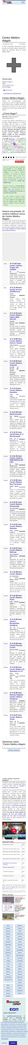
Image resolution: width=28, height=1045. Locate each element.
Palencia (20, 974)
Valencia (8, 990)
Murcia (8, 971)
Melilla (20, 969)
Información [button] (4, 1038)
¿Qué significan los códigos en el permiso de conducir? (20, 900)
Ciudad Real (8, 944)
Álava (8, 925)
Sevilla (20, 982)
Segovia (20, 979)
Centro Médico (22, 44)
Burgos (8, 936)
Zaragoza (8, 996)
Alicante (8, 928)
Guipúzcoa (8, 952)
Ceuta (19, 941)
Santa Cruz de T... (8, 980)
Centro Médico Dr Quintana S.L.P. (17, 670)
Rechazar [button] (4, 1043)
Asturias (8, 931)
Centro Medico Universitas (16, 505)
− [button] (4, 142)
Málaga (8, 969)
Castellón (8, 941)
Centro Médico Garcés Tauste (16, 342)
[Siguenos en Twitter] (14, 1010)
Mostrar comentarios (14, 750)
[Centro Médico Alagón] (13, 65)
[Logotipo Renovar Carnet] (14, 1003)
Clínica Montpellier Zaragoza (14, 623)
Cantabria (19, 939)
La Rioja (8, 960)
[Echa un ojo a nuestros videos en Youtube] (17, 1010)
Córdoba (20, 944)
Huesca (8, 955)
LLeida (20, 963)
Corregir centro (20, 161)
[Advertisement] (14, 20)
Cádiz (8, 939)
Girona (20, 947)
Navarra (20, 971)
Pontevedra (8, 977)
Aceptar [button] (13, 1043)
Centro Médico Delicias (16, 551)
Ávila (20, 931)
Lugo (8, 966)
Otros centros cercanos (20, 157)
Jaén (8, 958)
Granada (8, 950)
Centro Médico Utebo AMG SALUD (16, 317)
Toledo (20, 987)
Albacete (20, 925)
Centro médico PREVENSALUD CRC (16, 460)
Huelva (20, 952)
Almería (20, 928)
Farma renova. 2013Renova (16, 291)
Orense (8, 974)
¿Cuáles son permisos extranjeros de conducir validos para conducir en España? (20, 909)
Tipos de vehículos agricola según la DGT (20, 916)
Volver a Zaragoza (19, 159)
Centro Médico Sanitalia (16, 391)
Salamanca (20, 977)
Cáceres (20, 936)
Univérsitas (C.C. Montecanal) (17, 435)
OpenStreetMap (18, 152)
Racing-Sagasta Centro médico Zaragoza (16, 697)
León (8, 963)
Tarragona (19, 985)
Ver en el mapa (6, 87)
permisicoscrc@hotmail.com (13, 93)
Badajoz (8, 933)
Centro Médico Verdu (16, 718)
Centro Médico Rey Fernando (16, 483)
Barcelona (19, 933)
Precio (23, 784)
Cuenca (8, 947)
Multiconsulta (15, 414)
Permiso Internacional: (8, 867)
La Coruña (20, 958)
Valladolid (19, 990)
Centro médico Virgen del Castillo (16, 268)
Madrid (20, 966)
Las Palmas (20, 960)
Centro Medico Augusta (16, 364)
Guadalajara (20, 950)
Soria (8, 985)
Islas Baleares (19, 955)
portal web (13, 191)
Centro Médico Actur (16, 598)
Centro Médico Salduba (16, 527)
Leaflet (11, 152)
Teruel (8, 987)
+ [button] (4, 140)
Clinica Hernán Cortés (16, 646)
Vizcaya (8, 993)
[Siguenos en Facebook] (11, 1010)
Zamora (20, 993)
